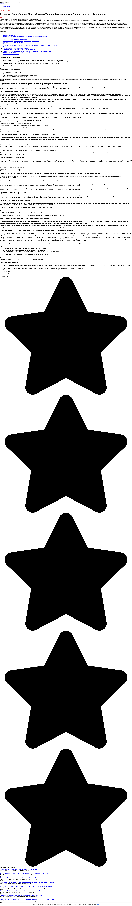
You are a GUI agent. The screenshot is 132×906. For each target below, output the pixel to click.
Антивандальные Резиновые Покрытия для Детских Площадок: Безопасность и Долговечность (28, 899)
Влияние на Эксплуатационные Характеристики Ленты (19, 49)
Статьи (5, 7)
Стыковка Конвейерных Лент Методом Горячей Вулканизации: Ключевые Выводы (27, 51)
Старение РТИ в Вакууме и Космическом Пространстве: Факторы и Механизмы (23, 891)
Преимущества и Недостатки (11, 46)
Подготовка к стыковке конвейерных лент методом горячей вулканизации (25, 36)
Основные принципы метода (11, 33)
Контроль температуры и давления (13, 44)
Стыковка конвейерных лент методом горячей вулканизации (21, 41)
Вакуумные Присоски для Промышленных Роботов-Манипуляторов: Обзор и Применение (26, 886)
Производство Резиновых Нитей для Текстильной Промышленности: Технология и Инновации (27, 882)
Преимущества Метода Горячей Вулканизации (16, 52)
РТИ (1, 17)
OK (98, 904)
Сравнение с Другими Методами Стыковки (15, 48)
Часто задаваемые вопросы (11, 54)
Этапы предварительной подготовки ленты (15, 39)
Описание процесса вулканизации (13, 42)
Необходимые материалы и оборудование (15, 38)
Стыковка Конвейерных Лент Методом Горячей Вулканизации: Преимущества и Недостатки (30, 45)
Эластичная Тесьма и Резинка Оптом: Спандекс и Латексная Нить (19, 877)
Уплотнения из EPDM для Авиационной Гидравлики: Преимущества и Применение (24, 873)
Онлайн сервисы (7, 6)
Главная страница (5, 10)
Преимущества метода (9, 35)
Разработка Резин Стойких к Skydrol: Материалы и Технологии (18, 869)
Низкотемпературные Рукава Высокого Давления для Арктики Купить (21, 895)
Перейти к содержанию (7, 0)
